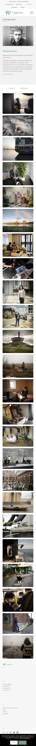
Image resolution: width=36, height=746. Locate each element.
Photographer (9, 19)
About (4, 709)
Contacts (29, 4)
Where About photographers (10, 708)
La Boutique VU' (7, 688)
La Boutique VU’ (9, 4)
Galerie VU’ (19, 4)
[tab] (12, 90)
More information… (8, 74)
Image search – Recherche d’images (18, 1)
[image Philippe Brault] (19, 104)
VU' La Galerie (6, 690)
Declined (22, 742)
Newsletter (14, 7)
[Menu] (30, 12)
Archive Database (7, 684)
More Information (25, 738)
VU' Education (6, 686)
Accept (14, 742)
